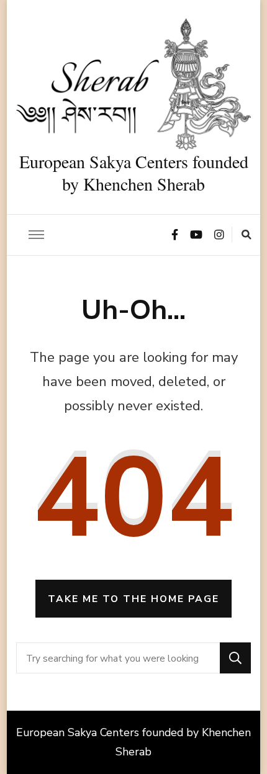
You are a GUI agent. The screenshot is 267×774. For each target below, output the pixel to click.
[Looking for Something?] (118, 657)
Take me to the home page (133, 598)
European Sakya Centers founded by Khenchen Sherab (133, 173)
